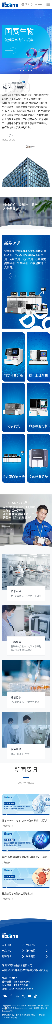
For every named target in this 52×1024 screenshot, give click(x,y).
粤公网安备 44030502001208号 (19, 1008)
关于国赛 (6, 945)
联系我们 (30, 956)
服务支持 (30, 950)
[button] (20, 71)
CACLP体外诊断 (9, 1017)
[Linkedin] (17, 996)
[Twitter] (23, 996)
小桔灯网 (41, 1015)
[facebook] (11, 996)
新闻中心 (30, 945)
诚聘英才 (6, 956)
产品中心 (6, 950)
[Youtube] (29, 996)
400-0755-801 (37, 4)
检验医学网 (30, 1015)
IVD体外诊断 (18, 1015)
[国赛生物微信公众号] (5, 996)
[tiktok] (35, 996)
